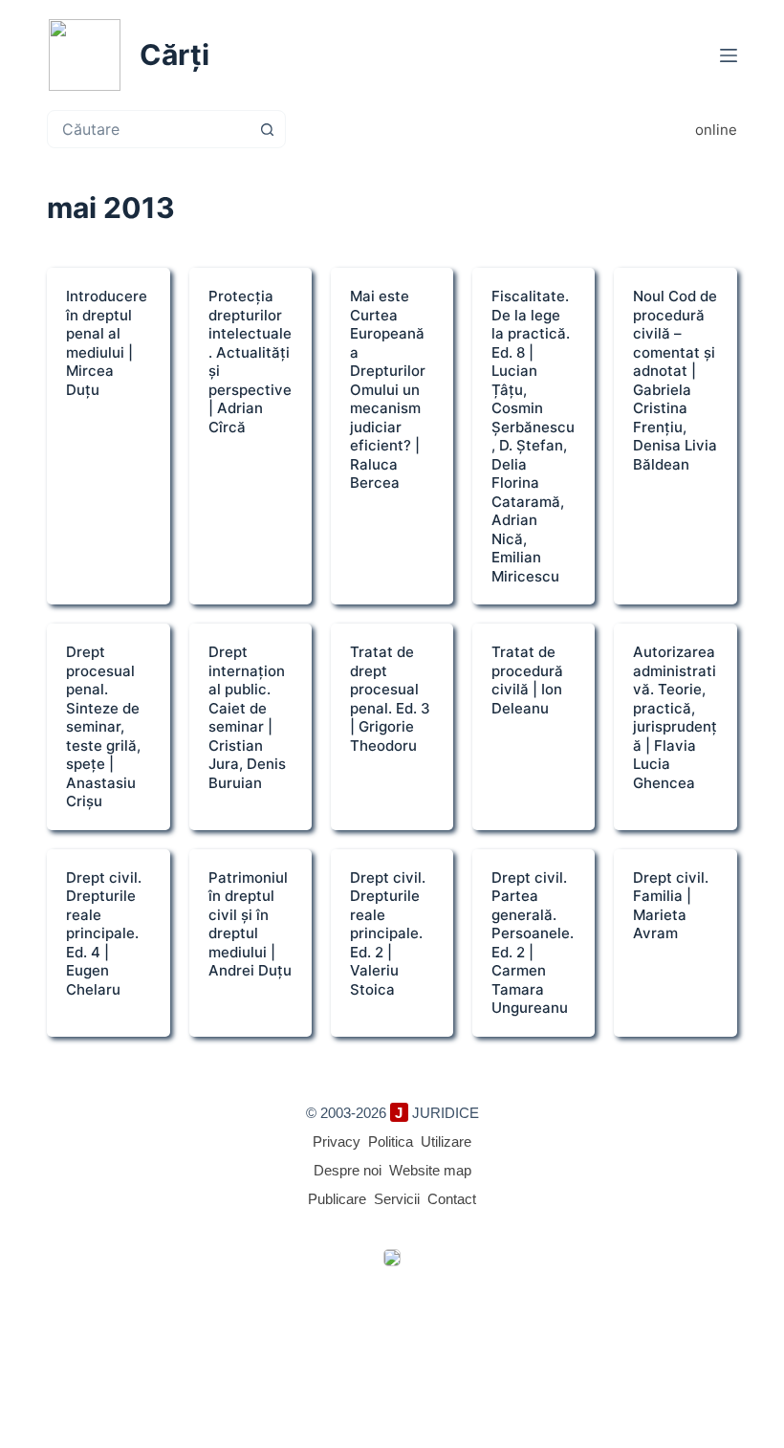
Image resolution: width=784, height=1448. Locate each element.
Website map (430, 1170)
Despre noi (347, 1170)
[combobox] (148, 129)
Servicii (397, 1199)
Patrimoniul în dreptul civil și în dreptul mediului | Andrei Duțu (250, 924)
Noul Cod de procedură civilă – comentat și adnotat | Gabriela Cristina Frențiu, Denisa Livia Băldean (675, 380)
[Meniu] (728, 55)
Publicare (337, 1199)
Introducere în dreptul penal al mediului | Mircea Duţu (106, 343)
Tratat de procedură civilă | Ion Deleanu (527, 680)
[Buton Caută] (267, 129)
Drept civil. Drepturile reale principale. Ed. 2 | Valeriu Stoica (387, 933)
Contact (451, 1199)
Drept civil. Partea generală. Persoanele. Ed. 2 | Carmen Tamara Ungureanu (532, 943)
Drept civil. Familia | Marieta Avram (670, 905)
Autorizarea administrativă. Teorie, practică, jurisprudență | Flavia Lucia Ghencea (675, 717)
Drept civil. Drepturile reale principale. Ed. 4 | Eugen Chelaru (104, 933)
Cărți (174, 54)
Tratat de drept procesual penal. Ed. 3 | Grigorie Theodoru (390, 699)
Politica (390, 1141)
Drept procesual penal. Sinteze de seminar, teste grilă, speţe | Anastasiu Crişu (103, 726)
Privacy (336, 1141)
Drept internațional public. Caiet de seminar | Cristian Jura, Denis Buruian (247, 717)
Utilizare (446, 1141)
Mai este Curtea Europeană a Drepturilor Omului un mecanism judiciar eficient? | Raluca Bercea (387, 389)
